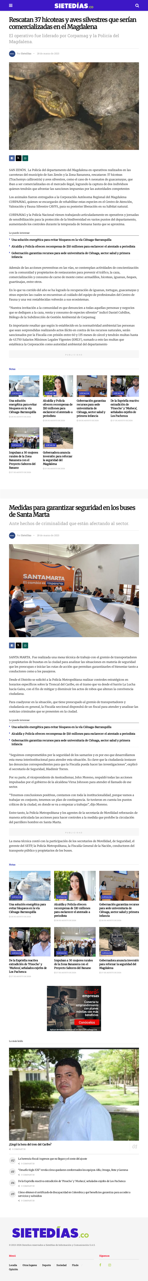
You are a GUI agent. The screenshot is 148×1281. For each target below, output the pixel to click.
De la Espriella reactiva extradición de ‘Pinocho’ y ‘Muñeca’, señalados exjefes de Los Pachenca (125, 408)
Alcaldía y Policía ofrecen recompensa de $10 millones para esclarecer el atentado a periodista (73, 246)
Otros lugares (30, 1265)
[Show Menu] (10, 5)
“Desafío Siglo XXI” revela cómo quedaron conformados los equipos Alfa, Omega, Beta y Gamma (73, 1170)
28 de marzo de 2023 (48, 53)
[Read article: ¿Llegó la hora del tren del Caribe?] (74, 1094)
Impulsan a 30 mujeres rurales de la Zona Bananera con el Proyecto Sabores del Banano (23, 460)
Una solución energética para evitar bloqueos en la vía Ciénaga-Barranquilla (61, 239)
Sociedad (61, 1265)
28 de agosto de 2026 (21, 417)
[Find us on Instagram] (109, 1265)
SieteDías (26, 53)
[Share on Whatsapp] (25, 158)
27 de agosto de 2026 (122, 420)
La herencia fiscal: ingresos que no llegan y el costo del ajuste (52, 1158)
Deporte (46, 1265)
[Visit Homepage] (73, 5)
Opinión (13, 1269)
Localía (16, 393)
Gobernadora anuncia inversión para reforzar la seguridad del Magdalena (119, 964)
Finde (75, 1265)
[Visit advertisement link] (74, 1008)
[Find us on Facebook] (100, 1265)
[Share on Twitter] (18, 158)
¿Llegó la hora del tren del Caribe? (30, 1144)
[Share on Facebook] (12, 158)
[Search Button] (137, 5)
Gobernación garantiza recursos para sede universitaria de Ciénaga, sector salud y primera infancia (91, 408)
